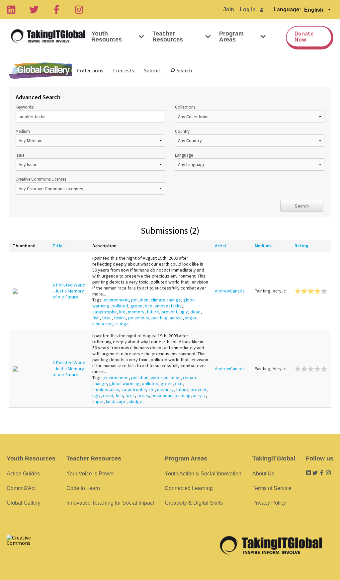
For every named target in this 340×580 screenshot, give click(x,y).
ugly (184, 312)
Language (184, 155)
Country (182, 131)
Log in (248, 9)
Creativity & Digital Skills (194, 503)
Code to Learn (83, 488)
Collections (90, 70)
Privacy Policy (269, 503)
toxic (107, 318)
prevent (169, 312)
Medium (23, 131)
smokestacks (168, 306)
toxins (120, 318)
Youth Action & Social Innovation (203, 473)
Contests (123, 70)
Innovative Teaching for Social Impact (110, 503)
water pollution (166, 377)
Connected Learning (189, 488)
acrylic (176, 318)
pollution (139, 300)
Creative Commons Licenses (41, 179)
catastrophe (104, 312)
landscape (102, 324)
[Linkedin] (11, 9)
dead (195, 312)
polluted (120, 306)
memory (136, 312)
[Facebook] (56, 9)
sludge (122, 324)
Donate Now (304, 36)
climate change (166, 300)
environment (116, 300)
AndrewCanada (230, 291)
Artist (221, 246)
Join (228, 9)
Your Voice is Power (90, 473)
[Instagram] (79, 9)
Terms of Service (272, 488)
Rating (301, 246)
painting (159, 318)
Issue (20, 155)
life (122, 312)
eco (148, 306)
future (153, 312)
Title (57, 246)
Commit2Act (21, 488)
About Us (263, 473)
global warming (124, 383)
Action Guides (23, 473)
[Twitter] (34, 9)
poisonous (138, 318)
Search (183, 70)
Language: (287, 9)
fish (96, 318)
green (136, 306)
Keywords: (25, 107)
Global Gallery (40, 70)
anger (190, 318)
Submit (152, 70)
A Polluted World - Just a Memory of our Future (68, 291)
